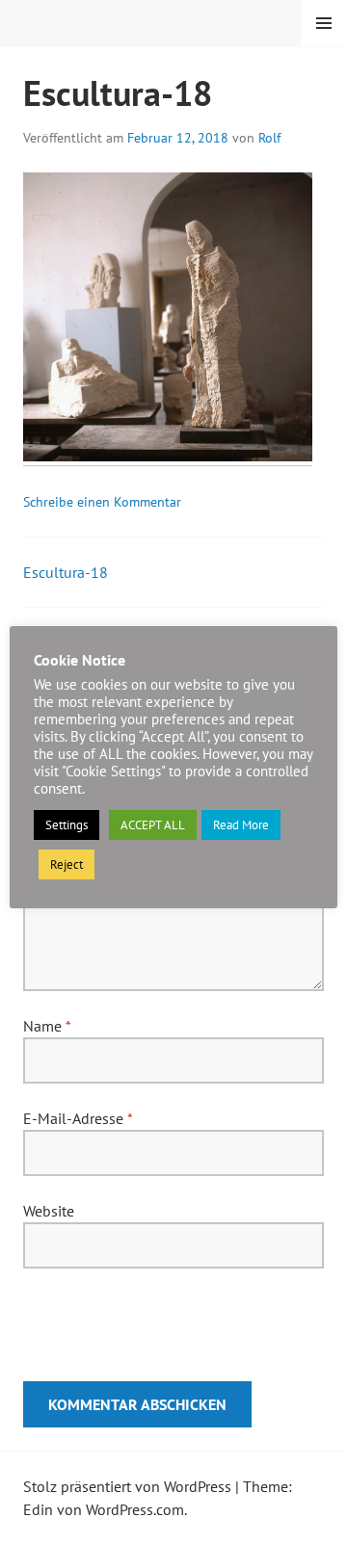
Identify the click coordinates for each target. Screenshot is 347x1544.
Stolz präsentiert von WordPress (127, 1486)
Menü (324, 23)
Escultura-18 (65, 572)
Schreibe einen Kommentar (102, 501)
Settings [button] (66, 825)
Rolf (269, 137)
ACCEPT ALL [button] (152, 825)
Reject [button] (66, 864)
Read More (241, 825)
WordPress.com (135, 1509)
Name (46, 1025)
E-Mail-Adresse (77, 1118)
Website (48, 1210)
